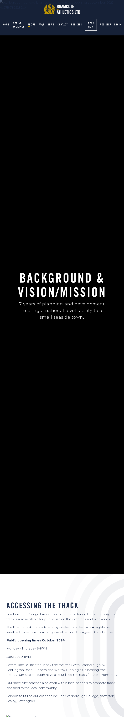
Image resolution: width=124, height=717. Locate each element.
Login (117, 24)
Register (105, 24)
